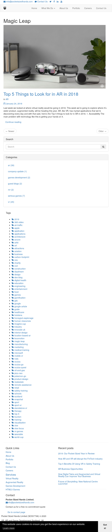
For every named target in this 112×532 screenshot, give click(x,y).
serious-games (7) (16, 195)
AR (7, 99)
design (17, 274)
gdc (16, 300)
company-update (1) (17, 171)
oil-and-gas (19, 370)
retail (16, 387)
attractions (19, 248)
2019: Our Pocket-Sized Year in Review (76, 453)
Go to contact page (16, 512)
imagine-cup (20, 323)
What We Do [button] (47, 8)
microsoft (18, 352)
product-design (21, 379)
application (19, 230)
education (18, 283)
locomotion (19, 338)
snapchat (18, 399)
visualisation (20, 422)
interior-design (21, 332)
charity (17, 262)
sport (16, 402)
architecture (19, 236)
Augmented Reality (14, 482)
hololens (18, 315)
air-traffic (18, 225)
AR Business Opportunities (70, 468)
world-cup (18, 437)
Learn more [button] (9, 528)
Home (34, 8)
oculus (17, 361)
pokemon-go (20, 376)
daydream (19, 271)
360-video (19, 222)
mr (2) (11, 189)
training (17, 419)
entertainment (20, 288)
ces (16, 259)
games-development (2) (19, 177)
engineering (19, 286)
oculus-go (18, 364)
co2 (16, 265)
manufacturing (21, 344)
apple (17, 228)
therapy (17, 410)
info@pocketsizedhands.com (19, 1)
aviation (18, 251)
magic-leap (19, 341)
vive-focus (19, 428)
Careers (88, 8)
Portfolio (76, 8)
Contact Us (42, 1)
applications (19, 233)
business (18, 254)
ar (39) (11, 165)
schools (17, 393)
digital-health (20, 280)
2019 (16, 219)
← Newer (10, 131)
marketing (19, 347)
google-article (20, 306)
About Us (64, 8)
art (15, 245)
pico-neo (18, 373)
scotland (18, 396)
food (16, 291)
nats (16, 358)
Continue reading (13, 122)
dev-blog (18, 277)
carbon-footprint (21, 257)
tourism (17, 416)
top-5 (16, 413)
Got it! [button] (105, 526)
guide (17, 309)
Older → (102, 131)
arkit (16, 242)
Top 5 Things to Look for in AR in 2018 (41, 94)
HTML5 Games (13, 489)
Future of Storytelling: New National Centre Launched (78, 482)
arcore (17, 239)
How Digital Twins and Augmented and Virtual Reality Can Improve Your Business (79, 475)
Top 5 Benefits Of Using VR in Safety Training (79, 463)
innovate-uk (19, 329)
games (17, 294)
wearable (18, 434)
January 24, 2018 (13, 103)
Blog (8, 463)
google (17, 303)
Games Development (15, 485)
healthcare (19, 312)
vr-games (18, 431)
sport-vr (18, 405)
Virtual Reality (12, 478)
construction (20, 268)
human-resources (22, 320)
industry (18, 326)
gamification (20, 297)
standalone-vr (20, 408)
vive (16, 425)
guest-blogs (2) (15, 183)
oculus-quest (20, 367)
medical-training (21, 349)
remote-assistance (23, 384)
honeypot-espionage (23, 318)
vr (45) (11, 201)
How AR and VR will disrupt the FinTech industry (80, 458)
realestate (19, 381)
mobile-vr (18, 355)
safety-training (21, 390)
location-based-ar (22, 335)
